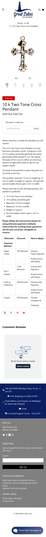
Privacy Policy (8, 501)
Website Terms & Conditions (15, 488)
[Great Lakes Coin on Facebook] (6, 435)
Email (5, 455)
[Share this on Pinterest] (17, 312)
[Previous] (17, 78)
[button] (27, 530)
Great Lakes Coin (25, 513)
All (28, 23)
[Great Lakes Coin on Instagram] (9, 435)
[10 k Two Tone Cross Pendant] (23, 53)
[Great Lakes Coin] (23, 10)
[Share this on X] (4, 312)
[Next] (29, 78)
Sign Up (23, 467)
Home (20, 23)
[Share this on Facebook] (11, 312)
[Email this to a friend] (23, 312)
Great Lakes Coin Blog (12, 498)
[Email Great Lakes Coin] (4, 435)
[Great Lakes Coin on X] (12, 435)
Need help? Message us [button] (30, 530)
